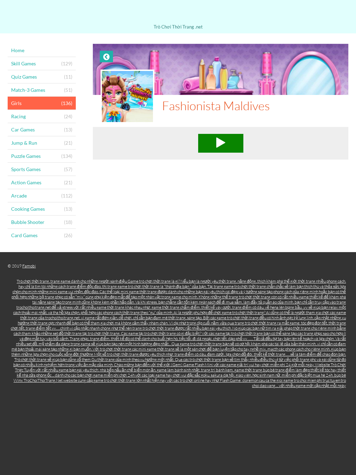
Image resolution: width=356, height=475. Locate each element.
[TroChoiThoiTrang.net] (178, 13)
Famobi (29, 265)
